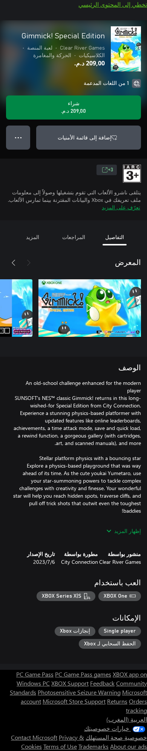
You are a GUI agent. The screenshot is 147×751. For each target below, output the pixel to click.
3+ (110, 170)
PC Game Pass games (83, 674)
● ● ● (18, 137)
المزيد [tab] (32, 237)
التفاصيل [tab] (114, 237)
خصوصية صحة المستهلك (116, 737)
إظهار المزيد (127, 530)
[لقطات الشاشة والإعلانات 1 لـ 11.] (89, 308)
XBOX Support (70, 683)
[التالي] (13, 262)
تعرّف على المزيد (121, 207)
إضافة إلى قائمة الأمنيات (85, 137)
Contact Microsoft (34, 737)
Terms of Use (60, 746)
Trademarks (93, 746)
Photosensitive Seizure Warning (79, 692)
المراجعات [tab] (73, 237)
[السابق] (28, 262)
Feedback (102, 683)
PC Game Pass (35, 674)
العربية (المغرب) (126, 719)
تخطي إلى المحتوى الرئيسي (112, 4)
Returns (117, 701)
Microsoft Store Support (74, 701)
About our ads (128, 746)
